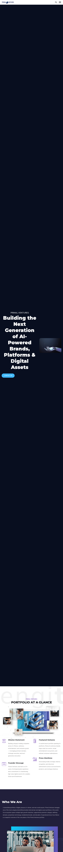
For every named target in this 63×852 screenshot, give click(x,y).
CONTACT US (8, 375)
